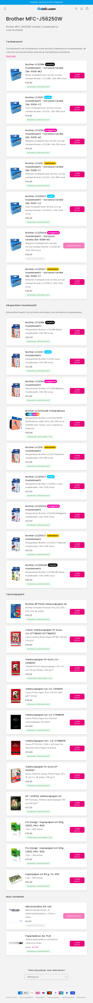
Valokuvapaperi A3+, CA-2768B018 (45, 740)
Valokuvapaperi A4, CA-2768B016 (44, 714)
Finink (14, 997)
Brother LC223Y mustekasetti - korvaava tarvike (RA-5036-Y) (44, 167)
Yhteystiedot (40, 997)
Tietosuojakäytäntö (26, 997)
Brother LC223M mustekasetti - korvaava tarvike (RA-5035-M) (44, 134)
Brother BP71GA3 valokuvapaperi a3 (46, 604)
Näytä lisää (11, 56)
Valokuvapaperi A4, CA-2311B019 (44, 688)
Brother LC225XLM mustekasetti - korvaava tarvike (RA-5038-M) (42, 236)
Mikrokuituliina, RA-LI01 (38, 906)
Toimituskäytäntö (53, 997)
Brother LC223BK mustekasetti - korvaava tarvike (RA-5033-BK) (44, 68)
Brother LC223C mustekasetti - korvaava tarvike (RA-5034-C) (44, 101)
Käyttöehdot (81, 997)
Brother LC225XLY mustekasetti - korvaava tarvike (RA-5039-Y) (44, 273)
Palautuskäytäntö (68, 997)
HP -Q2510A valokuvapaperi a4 (43, 796)
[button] (5, 8)
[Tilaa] (65, 977)
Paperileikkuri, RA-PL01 (38, 935)
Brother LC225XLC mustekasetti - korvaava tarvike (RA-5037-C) (44, 200)
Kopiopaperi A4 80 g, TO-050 (42, 874)
